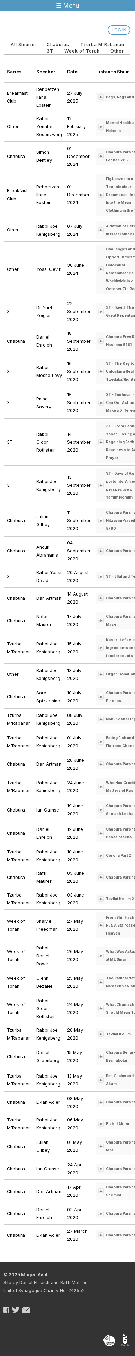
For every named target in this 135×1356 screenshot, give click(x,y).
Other (117, 51)
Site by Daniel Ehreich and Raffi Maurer (45, 1282)
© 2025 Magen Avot (25, 1274)
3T (50, 51)
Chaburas (58, 44)
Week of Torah (82, 51)
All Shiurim (25, 44)
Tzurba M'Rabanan (102, 44)
